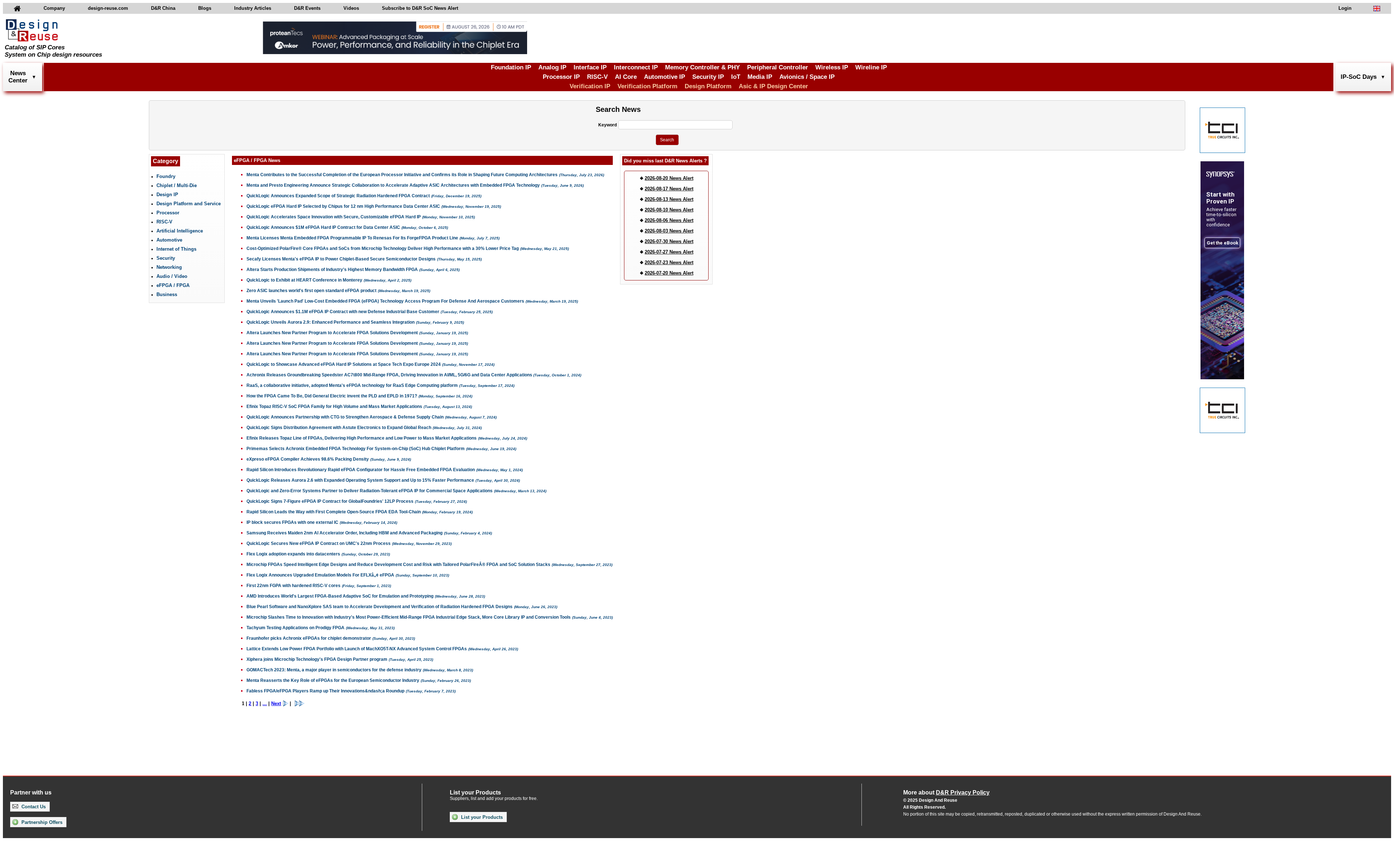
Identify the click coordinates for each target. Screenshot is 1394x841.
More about (946, 792)
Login (1345, 8)
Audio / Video (171, 276)
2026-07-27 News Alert (669, 252)
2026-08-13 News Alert (669, 199)
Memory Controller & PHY (702, 67)
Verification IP (590, 86)
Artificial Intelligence (179, 231)
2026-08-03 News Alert (669, 231)
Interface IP (590, 67)
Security (165, 258)
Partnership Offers (41, 822)
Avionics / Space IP (807, 76)
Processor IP (561, 76)
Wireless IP (831, 67)
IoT (735, 76)
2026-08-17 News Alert (669, 188)
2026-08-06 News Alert (669, 220)
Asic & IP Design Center (773, 86)
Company (54, 8)
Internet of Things (176, 249)
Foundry (165, 176)
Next (276, 703)
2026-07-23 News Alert (669, 262)
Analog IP (552, 67)
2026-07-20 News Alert (669, 273)
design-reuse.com (108, 8)
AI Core (626, 76)
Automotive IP (664, 76)
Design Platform (708, 86)
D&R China (163, 8)
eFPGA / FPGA (172, 285)
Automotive (169, 240)
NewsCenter (18, 77)
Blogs (204, 8)
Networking (169, 267)
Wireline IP (871, 67)
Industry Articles (252, 8)
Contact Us (33, 806)
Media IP (759, 76)
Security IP (708, 76)
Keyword (607, 125)
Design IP (167, 194)
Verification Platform (647, 86)
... (264, 703)
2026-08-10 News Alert (669, 210)
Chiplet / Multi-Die (176, 185)
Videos (351, 8)
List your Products (481, 817)
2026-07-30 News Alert (669, 241)
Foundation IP (511, 67)
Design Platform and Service (188, 203)
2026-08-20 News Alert (669, 178)
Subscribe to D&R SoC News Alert (420, 8)
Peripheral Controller (777, 67)
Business (166, 294)
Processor (167, 212)
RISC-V (597, 76)
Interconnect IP (636, 67)
